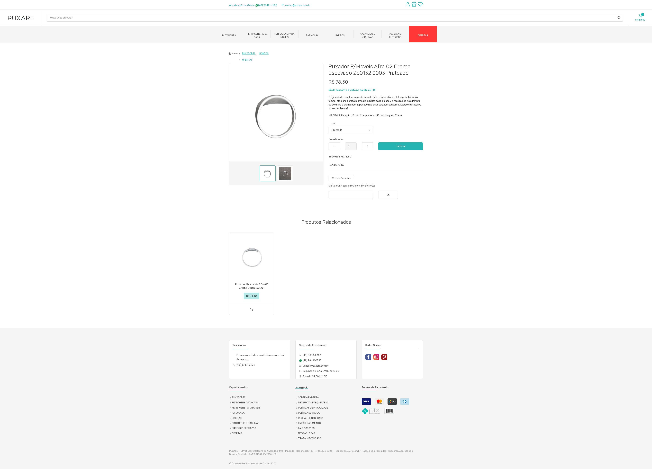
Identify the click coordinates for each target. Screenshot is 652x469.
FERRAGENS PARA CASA (257, 35)
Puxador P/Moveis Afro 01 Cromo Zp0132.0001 (251, 286)
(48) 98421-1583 (267, 5)
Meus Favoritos (342, 178)
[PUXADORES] (241, 54)
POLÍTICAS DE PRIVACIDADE (313, 407)
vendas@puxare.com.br (297, 5)
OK (388, 194)
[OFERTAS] (241, 60)
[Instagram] (376, 357)
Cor (333, 123)
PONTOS (264, 53)
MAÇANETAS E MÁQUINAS (367, 35)
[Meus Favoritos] (420, 5)
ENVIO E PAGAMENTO (309, 423)
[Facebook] (368, 357)
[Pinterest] (384, 357)
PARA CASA (312, 35)
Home (235, 53)
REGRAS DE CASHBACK (310, 418)
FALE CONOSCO (306, 428)
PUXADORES (229, 35)
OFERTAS (423, 35)
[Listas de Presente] (414, 5)
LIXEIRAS (340, 35)
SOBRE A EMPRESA (308, 397)
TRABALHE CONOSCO (309, 438)
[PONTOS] (258, 54)
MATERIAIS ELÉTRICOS (395, 35)
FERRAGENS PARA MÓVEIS (284, 35)
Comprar (400, 146)
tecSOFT (271, 463)
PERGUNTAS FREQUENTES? (313, 402)
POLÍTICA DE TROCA (309, 412)
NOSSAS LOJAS (306, 433)
